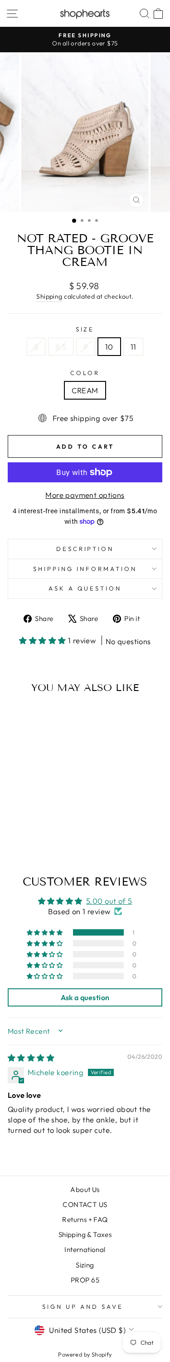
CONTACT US (85, 1204)
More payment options (84, 495)
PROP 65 (85, 1280)
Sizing (85, 1265)
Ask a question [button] (85, 997)
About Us (84, 1189)
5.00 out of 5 (109, 901)
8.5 (60, 346)
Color (85, 372)
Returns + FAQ (84, 1219)
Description (85, 548)
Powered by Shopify (85, 1354)
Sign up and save (82, 1306)
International (84, 1249)
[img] (31, 1057)
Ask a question (85, 588)
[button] (43, 640)
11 (133, 346)
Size (85, 329)
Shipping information (85, 568)
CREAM (85, 390)
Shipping (49, 296)
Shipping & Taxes (85, 1234)
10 (109, 346)
